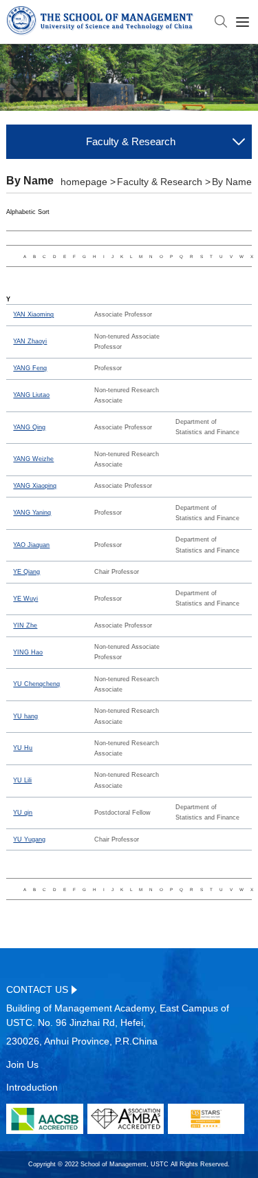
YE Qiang (26, 571)
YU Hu (22, 748)
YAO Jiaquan (31, 545)
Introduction (32, 1087)
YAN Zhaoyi (30, 341)
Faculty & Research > (164, 181)
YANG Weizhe (33, 459)
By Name (232, 181)
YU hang (25, 716)
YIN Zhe (25, 625)
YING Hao (28, 652)
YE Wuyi (25, 598)
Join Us (22, 1064)
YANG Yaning (32, 512)
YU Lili (22, 780)
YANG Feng (30, 368)
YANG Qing (29, 427)
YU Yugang (29, 839)
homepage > (88, 181)
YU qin (22, 812)
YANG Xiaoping (34, 485)
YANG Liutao (31, 395)
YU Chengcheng (36, 684)
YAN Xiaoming (33, 314)
